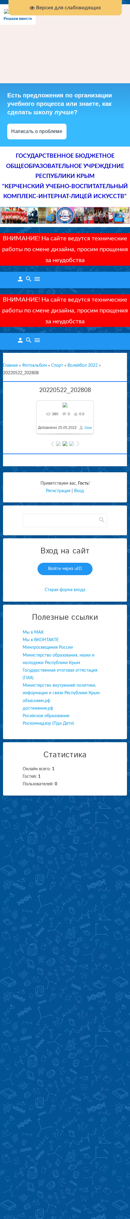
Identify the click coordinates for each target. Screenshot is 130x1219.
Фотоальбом (34, 365)
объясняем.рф (36, 701)
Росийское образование (46, 716)
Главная (10, 365)
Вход (79, 491)
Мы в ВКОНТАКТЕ (41, 640)
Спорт (57, 365)
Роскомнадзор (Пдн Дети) (48, 723)
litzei (88, 427)
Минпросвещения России (48, 647)
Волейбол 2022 (82, 365)
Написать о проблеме (37, 131)
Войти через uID (65, 569)
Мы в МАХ (33, 632)
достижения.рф (38, 708)
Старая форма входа (65, 590)
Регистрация (58, 491)
